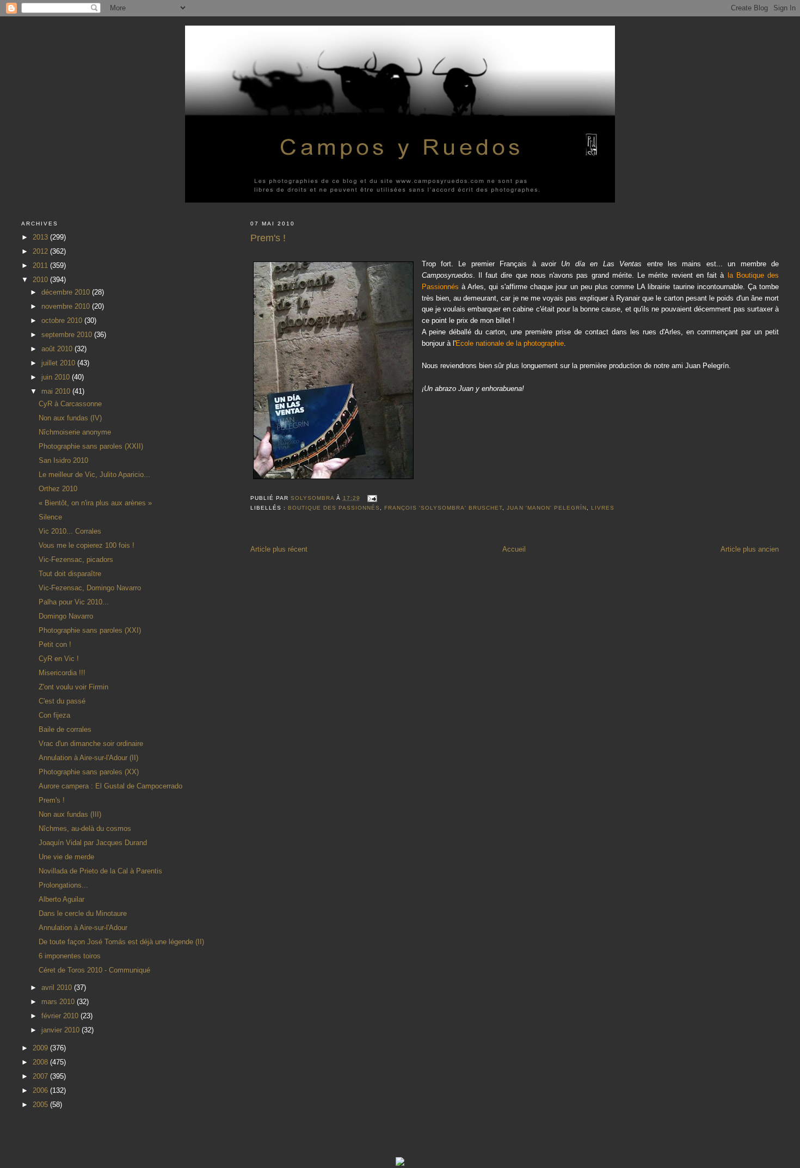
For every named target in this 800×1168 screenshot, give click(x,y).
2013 (41, 237)
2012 (41, 251)
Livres (602, 508)
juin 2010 (56, 377)
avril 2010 (57, 987)
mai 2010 (56, 391)
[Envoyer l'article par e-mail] (371, 498)
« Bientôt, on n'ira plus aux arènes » (95, 503)
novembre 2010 (66, 306)
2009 (41, 1048)
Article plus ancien (750, 549)
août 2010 (58, 349)
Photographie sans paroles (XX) (89, 772)
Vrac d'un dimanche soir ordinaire (91, 743)
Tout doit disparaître (70, 574)
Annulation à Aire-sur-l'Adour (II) (88, 758)
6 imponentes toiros (70, 956)
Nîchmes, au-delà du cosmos (85, 828)
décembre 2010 (66, 292)
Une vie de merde (66, 857)
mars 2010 (59, 1002)
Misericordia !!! (62, 673)
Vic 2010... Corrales (70, 531)
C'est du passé (62, 701)
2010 (41, 280)
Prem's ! (52, 800)
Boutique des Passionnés (334, 508)
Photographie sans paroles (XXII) (91, 446)
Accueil (514, 549)
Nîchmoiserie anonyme (75, 432)
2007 (41, 1076)
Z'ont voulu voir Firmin (73, 687)
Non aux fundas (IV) (70, 418)
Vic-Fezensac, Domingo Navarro (90, 588)
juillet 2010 (59, 363)
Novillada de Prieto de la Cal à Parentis (100, 871)
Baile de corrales (65, 729)
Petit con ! (55, 644)
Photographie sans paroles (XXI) (90, 630)
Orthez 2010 (58, 489)
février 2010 (61, 1016)
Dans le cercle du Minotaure (83, 913)
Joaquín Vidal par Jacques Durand (93, 843)
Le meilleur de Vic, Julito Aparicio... (94, 474)
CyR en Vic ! (59, 659)
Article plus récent (278, 549)
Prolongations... (63, 885)
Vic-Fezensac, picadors (76, 559)
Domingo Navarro (66, 616)
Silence (50, 517)
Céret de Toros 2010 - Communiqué (94, 970)
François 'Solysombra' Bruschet (443, 508)
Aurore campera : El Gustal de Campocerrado (110, 786)
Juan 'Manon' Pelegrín (546, 508)
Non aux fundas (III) (70, 814)
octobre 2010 (62, 320)
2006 (41, 1090)
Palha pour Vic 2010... (74, 602)
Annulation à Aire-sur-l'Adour (83, 928)
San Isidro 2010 (63, 460)
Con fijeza (54, 715)
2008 (41, 1062)
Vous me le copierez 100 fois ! (86, 545)
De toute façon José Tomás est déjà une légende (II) (121, 942)
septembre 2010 (67, 335)
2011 (41, 265)
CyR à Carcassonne (70, 404)
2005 (41, 1104)
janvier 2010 (61, 1030)
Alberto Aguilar (61, 899)
